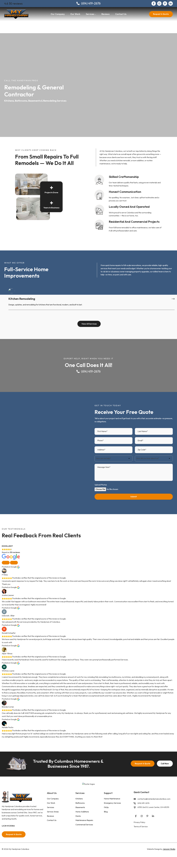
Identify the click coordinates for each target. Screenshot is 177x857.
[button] (6, 562)
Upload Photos (101, 485)
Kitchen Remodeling (21, 299)
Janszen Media (169, 849)
